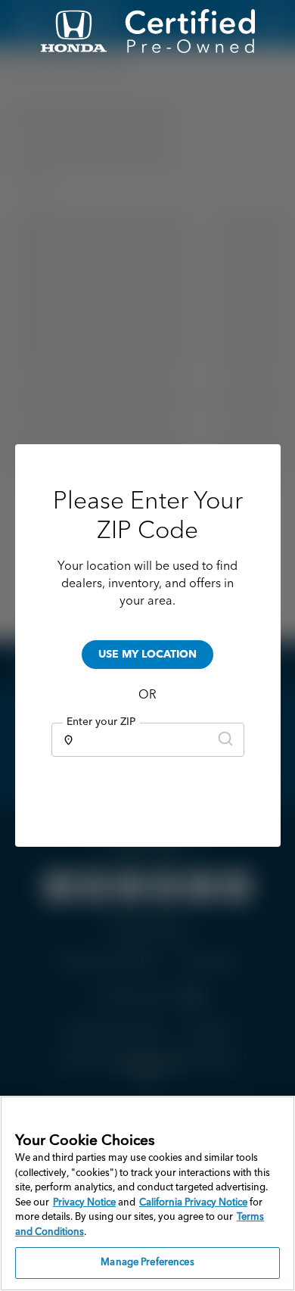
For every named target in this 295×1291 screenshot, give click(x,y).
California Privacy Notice (193, 1203)
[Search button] (225, 739)
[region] (147, 1193)
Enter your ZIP (101, 722)
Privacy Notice (84, 1203)
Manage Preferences (147, 1263)
